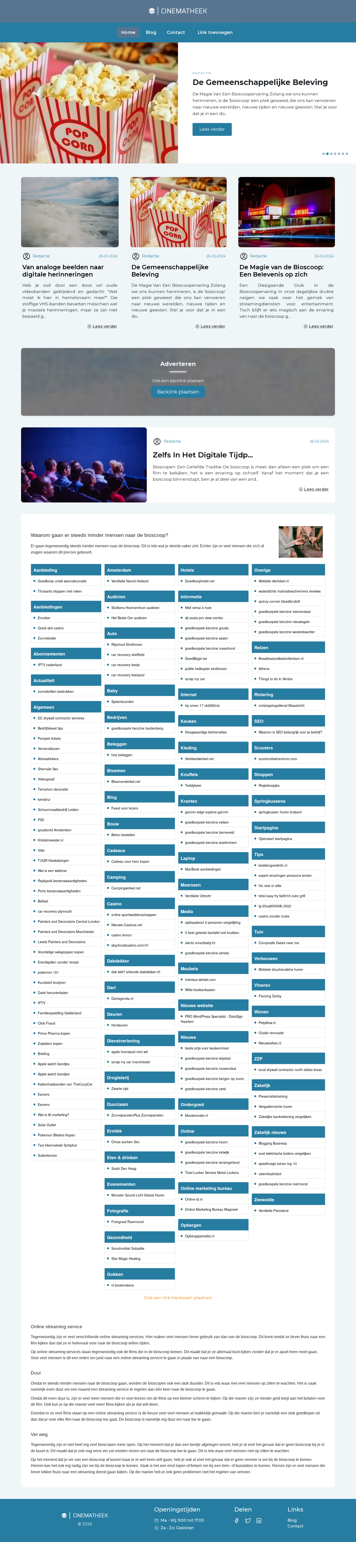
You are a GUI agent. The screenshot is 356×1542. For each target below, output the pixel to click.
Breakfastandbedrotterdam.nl (281, 658)
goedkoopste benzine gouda (207, 627)
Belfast (43, 901)
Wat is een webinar (52, 870)
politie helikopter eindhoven (206, 668)
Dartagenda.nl (122, 998)
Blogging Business (273, 1143)
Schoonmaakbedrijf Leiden (58, 809)
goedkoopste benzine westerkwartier (287, 631)
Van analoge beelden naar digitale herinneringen (63, 270)
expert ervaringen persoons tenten (285, 875)
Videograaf (46, 779)
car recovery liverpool (127, 674)
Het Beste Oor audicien (129, 617)
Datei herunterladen (53, 992)
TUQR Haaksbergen (53, 860)
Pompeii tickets (49, 738)
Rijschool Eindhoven (126, 644)
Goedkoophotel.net (199, 580)
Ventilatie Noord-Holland (129, 580)
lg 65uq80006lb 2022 (275, 905)
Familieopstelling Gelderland (59, 1012)
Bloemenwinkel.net (125, 781)
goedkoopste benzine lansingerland (212, 1162)
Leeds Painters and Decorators (61, 941)
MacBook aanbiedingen (203, 869)
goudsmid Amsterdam (54, 829)
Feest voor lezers (124, 808)
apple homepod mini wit (129, 1051)
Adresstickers (48, 758)
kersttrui (44, 799)
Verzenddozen (49, 748)
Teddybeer (193, 785)
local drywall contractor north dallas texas (290, 1069)
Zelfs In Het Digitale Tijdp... (203, 454)
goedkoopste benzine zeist (205, 1088)
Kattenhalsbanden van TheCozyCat (65, 1084)
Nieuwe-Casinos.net (126, 924)
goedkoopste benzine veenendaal (284, 611)
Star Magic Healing (125, 1258)
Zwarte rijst (119, 1088)
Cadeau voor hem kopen (130, 861)
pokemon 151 (48, 972)
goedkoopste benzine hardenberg (137, 728)
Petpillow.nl (267, 1022)
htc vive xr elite (270, 885)
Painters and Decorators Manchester (66, 931)
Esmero (44, 1094)
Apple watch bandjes (54, 1063)
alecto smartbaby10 (200, 942)
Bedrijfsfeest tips (50, 728)
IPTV (41, 1002)
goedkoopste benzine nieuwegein (284, 621)
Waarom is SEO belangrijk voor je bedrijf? (290, 732)
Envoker (44, 617)
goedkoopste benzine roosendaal (210, 1068)
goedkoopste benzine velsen (207, 822)
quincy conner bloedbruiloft (279, 601)
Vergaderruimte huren (275, 1106)
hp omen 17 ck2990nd (202, 705)
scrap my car (195, 678)
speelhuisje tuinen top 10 (278, 1163)
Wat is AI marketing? (53, 1114)
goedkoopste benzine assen (206, 638)
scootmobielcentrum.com (278, 758)
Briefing (43, 1053)
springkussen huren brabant (280, 812)
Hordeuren (119, 1025)
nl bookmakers (122, 1285)
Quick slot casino (51, 627)
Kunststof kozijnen (52, 982)
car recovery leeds (125, 664)
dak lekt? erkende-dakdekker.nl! (135, 971)
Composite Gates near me (279, 942)
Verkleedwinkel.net (199, 758)
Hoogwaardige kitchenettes (206, 732)
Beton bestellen (123, 834)
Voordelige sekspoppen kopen (61, 951)
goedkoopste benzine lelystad (208, 1058)
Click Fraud (46, 1023)
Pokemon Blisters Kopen (56, 1135)
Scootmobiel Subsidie (127, 1248)
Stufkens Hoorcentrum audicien (135, 607)
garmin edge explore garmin (206, 812)
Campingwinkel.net (125, 888)
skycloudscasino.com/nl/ (129, 945)
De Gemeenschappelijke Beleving (170, 270)
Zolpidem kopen (50, 1043)
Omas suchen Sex (125, 1141)
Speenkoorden (122, 701)
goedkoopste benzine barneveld (209, 832)
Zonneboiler (47, 638)
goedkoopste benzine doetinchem (211, 842)
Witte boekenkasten (200, 989)
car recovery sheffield (127, 654)
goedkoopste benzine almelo (207, 952)
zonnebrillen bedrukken (56, 691)
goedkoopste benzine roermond (283, 1183)
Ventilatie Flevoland (273, 1210)
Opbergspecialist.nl (199, 1236)
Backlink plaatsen (178, 392)
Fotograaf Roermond (127, 1221)
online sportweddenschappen (133, 914)
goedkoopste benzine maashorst (210, 648)
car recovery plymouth (55, 911)
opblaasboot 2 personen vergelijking (212, 922)
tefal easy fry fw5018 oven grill (282, 895)
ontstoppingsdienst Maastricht (281, 705)
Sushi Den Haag (123, 1168)
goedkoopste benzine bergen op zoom (214, 1078)
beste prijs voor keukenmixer (207, 1048)
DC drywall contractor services (61, 718)
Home (128, 32)
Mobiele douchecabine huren (281, 969)
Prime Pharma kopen (54, 1033)
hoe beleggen (121, 754)
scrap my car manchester (130, 1061)
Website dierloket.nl (274, 580)
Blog (151, 32)
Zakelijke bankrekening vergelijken (285, 1116)
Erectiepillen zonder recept (58, 962)
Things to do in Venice (276, 678)
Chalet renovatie (271, 1032)
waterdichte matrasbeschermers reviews (290, 591)
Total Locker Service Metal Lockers (212, 1172)
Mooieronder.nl (196, 1115)
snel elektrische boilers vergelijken (285, 1153)
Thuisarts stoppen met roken (60, 591)
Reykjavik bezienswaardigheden (62, 880)
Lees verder (212, 134)
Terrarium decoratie (53, 789)
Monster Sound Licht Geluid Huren (137, 1195)
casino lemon (121, 935)
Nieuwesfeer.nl (270, 1043)
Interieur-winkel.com (200, 979)
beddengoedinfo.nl (273, 865)
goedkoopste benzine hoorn (206, 1142)
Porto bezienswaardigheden (59, 890)
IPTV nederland (50, 664)
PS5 (41, 819)
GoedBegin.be (196, 658)
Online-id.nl (193, 1199)
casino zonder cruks (274, 916)
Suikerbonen (47, 1155)
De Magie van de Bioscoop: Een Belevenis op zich (282, 270)
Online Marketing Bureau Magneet (211, 1209)
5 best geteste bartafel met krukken (212, 932)
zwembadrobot (270, 1173)
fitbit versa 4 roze (198, 607)
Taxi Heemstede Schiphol (57, 1145)
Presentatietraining (273, 1096)
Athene (264, 668)
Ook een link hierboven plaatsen (178, 1297)
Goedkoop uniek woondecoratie (62, 580)
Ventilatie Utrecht (198, 895)
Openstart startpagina (275, 838)
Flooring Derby (270, 996)
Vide (41, 850)
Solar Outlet (47, 1124)
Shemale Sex (48, 768)
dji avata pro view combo (204, 617)
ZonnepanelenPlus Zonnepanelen (137, 1115)
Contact (176, 32)
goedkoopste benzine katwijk (207, 1152)
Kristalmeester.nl (50, 840)
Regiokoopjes (269, 785)
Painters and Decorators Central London (69, 921)
